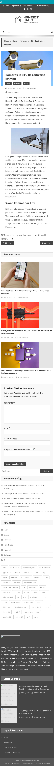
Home (7, 5)
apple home (14, 567)
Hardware (7, 539)
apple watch (7, 572)
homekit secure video (10, 587)
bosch (17, 572)
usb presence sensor (31, 612)
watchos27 (19, 617)
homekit (35, 235)
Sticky (26, 83)
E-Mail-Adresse (11, 438)
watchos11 (7, 617)
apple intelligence (29, 567)
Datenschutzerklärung (42, 5)
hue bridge (32, 587)
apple (12, 235)
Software (17, 83)
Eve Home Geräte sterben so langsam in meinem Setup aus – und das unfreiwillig (28, 513)
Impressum (15, 5)
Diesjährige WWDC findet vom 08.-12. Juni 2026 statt (24, 493)
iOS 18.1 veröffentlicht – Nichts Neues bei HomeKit (9, 243)
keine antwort (8, 597)
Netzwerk (7, 550)
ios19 (35, 592)
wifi (28, 617)
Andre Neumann (30, 88)
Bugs (8, 83)
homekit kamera (30, 582)
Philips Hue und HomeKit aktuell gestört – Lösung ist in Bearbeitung (24, 487)
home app (27, 235)
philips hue (6, 607)
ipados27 (44, 592)
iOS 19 (26, 592)
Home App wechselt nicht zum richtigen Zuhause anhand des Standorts (25, 292)
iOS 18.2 (17, 592)
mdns (5, 602)
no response (28, 602)
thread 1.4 (6, 612)
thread (46, 607)
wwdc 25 (37, 617)
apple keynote (44, 567)
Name (7, 427)
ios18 (10, 238)
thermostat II (36, 607)
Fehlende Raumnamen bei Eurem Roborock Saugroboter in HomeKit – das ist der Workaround (25, 505)
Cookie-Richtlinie (27, 5)
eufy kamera (26, 577)
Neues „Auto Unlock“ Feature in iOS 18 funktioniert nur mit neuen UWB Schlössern (26, 332)
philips (39, 602)
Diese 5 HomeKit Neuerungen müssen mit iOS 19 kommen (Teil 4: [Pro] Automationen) (26, 372)
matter (46, 597)
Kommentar (9, 402)
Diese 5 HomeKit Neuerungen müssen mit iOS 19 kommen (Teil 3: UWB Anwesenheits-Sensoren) (47, 243)
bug (16, 235)
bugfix (5, 577)
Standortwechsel (20, 607)
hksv (21, 235)
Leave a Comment (14, 92)
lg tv (24, 597)
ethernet (14, 577)
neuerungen (15, 602)
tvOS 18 (17, 612)
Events (6, 534)
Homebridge (8, 544)
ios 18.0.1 (6, 592)
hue (23, 587)
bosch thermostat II (31, 572)
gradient (37, 577)
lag (18, 597)
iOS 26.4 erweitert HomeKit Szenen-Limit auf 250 (22, 498)
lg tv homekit (35, 597)
